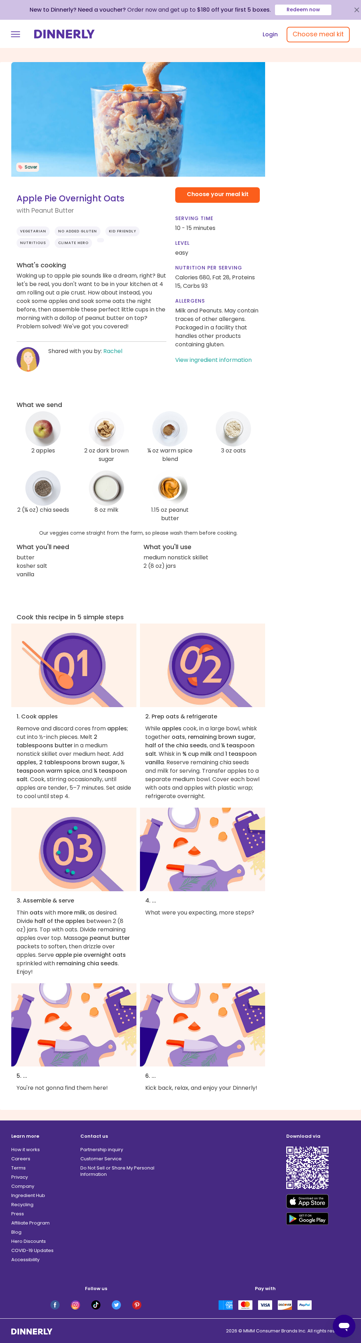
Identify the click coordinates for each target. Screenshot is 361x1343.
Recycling (22, 1204)
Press (17, 1213)
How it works (25, 1149)
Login (270, 34)
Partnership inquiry (101, 1149)
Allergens (190, 300)
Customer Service (101, 1158)
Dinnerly (64, 34)
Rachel (112, 351)
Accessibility (25, 1259)
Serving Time (194, 218)
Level (182, 243)
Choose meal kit (318, 34)
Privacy (19, 1177)
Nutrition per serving (208, 267)
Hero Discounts (28, 1241)
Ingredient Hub (28, 1195)
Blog (16, 1232)
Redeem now (303, 9)
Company (22, 1186)
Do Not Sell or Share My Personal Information (117, 1171)
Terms (18, 1168)
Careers (20, 1158)
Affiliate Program (30, 1223)
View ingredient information (213, 360)
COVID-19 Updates (32, 1250)
